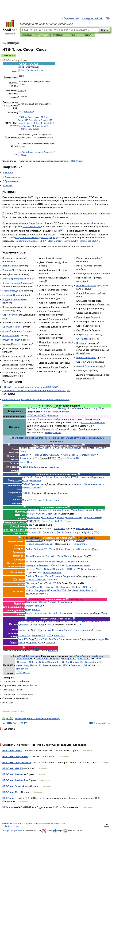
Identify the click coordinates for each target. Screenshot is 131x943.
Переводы (58, 35)
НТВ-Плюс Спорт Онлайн (16, 762)
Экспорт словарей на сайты (13, 831)
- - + (37, 390)
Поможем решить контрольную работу (37, 718)
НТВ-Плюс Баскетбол (14, 786)
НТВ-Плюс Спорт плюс (15, 756)
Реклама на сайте (58, 824)
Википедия (27, 35)
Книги (72, 35)
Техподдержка (44, 824)
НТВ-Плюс (8, 798)
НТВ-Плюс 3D (10, 792)
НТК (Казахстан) (97, 723)
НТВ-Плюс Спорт (12, 750)
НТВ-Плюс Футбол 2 (13, 780)
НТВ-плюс (8, 807)
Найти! (104, 30)
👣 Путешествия (12, 826)
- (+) (93, 517)
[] (67, 217)
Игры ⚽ (88, 35)
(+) (74, 517)
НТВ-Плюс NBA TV (17, 723)
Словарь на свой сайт (92, 18)
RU (107, 18)
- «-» (35, 399)
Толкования (42, 35)
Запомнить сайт (71, 18)
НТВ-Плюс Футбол (12, 774)
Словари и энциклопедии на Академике (46, 24)
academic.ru (10, 34)
